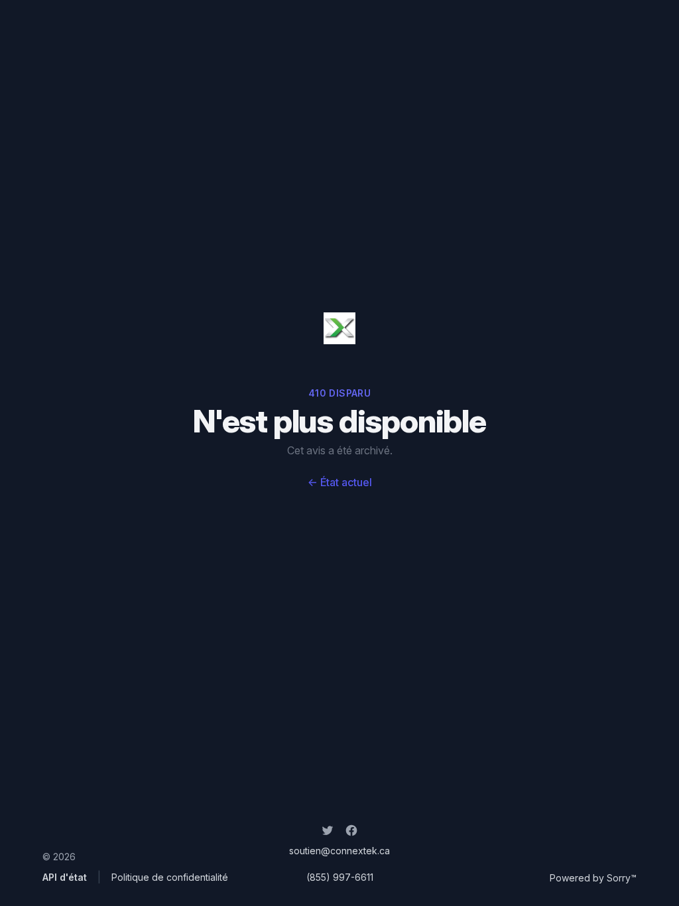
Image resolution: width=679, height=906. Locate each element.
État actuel (340, 482)
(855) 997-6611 (339, 877)
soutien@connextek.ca (339, 850)
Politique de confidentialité (169, 877)
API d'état (64, 877)
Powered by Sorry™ (593, 877)
